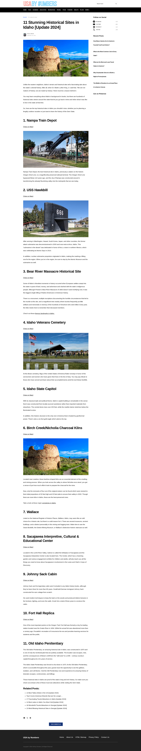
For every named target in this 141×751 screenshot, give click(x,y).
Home (62, 737)
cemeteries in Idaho (49, 503)
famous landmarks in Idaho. (45, 313)
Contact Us (105, 737)
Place (25, 17)
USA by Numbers (31, 737)
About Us (69, 737)
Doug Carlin (30, 33)
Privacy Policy (94, 737)
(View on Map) (28, 127)
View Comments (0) (56, 724)
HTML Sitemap (80, 737)
